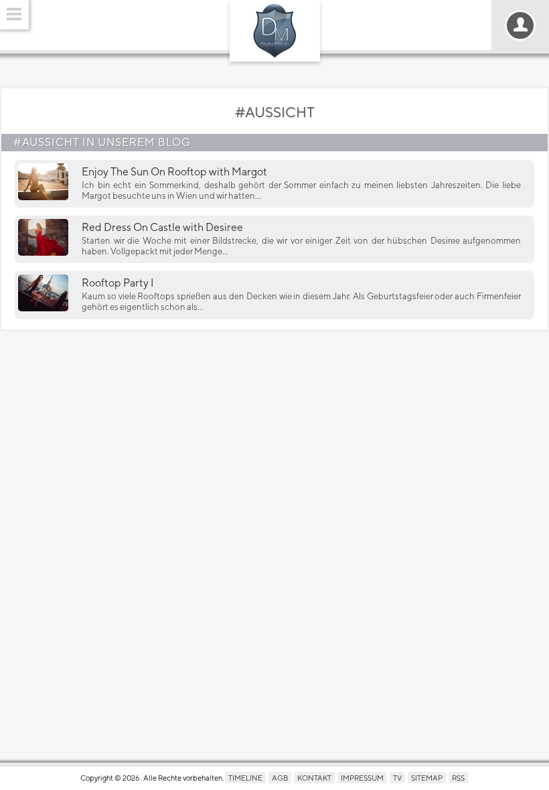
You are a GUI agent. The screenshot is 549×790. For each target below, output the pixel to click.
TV (397, 777)
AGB (280, 777)
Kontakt (314, 777)
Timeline (245, 777)
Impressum (362, 777)
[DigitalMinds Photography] (275, 31)
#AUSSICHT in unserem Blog (102, 142)
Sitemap (427, 777)
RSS (458, 777)
